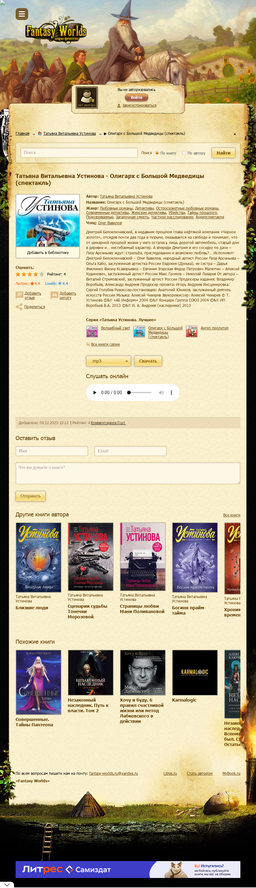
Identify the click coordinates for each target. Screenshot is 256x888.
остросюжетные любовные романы (187, 208)
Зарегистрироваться (139, 105)
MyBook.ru (231, 773)
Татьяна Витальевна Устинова (69, 133)
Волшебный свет (115, 328)
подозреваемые (99, 217)
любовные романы (116, 208)
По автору (195, 153)
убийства (177, 212)
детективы (144, 208)
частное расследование (172, 217)
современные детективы (107, 212)
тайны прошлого (202, 212)
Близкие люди (32, 607)
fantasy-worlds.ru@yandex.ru (113, 773)
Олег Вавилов (110, 223)
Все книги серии (105, 344)
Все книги (231, 515)
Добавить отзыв (33, 295)
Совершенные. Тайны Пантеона (34, 722)
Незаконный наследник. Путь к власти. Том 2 (88, 705)
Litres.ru (170, 773)
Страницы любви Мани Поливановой (142, 608)
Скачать (148, 360)
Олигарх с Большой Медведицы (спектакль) (165, 332)
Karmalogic (184, 700)
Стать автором (200, 773)
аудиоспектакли (210, 217)
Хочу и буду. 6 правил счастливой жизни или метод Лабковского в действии (142, 710)
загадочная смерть (132, 217)
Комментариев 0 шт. (108, 423)
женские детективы (148, 212)
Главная (22, 133)
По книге (167, 153)
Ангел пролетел (215, 328)
